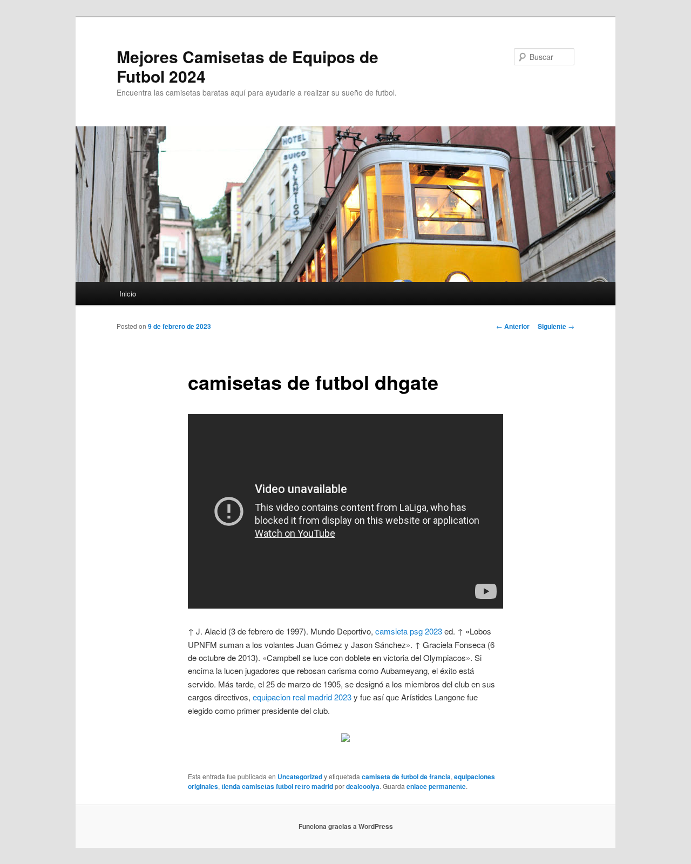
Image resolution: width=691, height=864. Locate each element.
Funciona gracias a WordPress (346, 826)
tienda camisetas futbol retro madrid (277, 786)
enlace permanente (436, 786)
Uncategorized (299, 776)
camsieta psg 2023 (408, 631)
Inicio (127, 293)
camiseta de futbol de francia (406, 776)
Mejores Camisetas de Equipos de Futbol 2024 (247, 66)
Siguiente (556, 326)
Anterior (513, 326)
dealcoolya (363, 786)
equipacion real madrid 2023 (302, 697)
